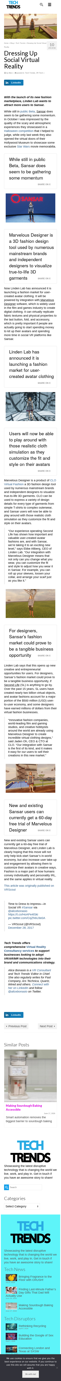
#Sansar (27, 907)
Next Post (46, 1026)
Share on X (44, 184)
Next (54, 1088)
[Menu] (50, 5)
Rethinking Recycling (32, 1326)
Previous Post (17, 1026)
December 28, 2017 (21, 927)
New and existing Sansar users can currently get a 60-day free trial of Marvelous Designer (30, 817)
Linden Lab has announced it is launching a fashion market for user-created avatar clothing (31, 363)
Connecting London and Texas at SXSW (34, 1349)
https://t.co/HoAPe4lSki (23, 914)
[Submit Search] (6, 1187)
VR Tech (39, 73)
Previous (7, 1088)
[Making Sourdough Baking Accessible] (30, 1076)
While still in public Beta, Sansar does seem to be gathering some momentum (30, 168)
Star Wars (23, 146)
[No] (57, 1367)
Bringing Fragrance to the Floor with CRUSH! (35, 1278)
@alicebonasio (17, 911)
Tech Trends (30, 73)
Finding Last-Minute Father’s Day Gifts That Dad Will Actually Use (31, 1292)
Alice (10, 73)
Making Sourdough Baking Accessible (36, 1307)
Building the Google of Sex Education (36, 1337)
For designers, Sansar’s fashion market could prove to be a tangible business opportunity (31, 642)
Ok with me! (30, 1374)
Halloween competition (19, 131)
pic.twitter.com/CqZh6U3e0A (26, 918)
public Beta (27, 111)
